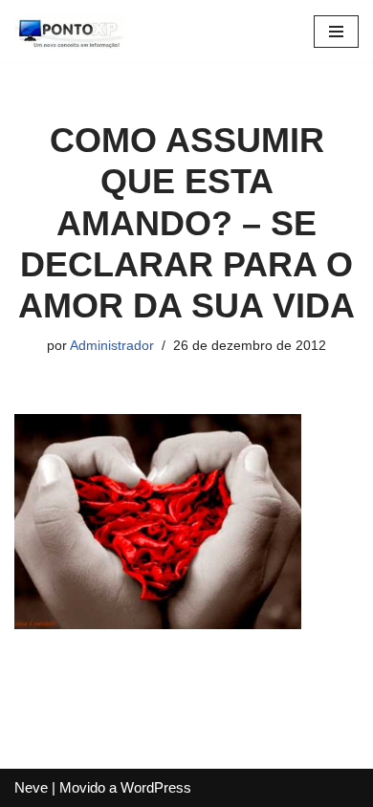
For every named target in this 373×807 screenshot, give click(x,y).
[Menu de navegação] (336, 31)
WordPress (156, 787)
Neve (31, 787)
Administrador (112, 345)
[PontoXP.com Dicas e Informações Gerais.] (71, 31)
